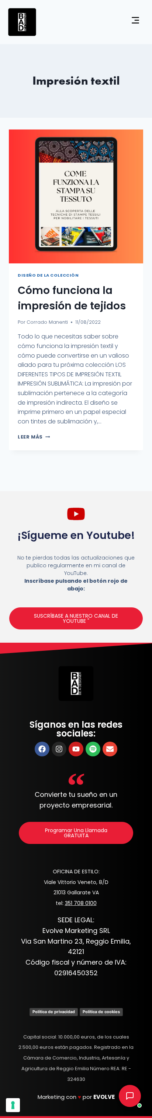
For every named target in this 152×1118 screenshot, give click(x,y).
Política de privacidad (53, 1011)
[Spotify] (93, 749)
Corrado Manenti (47, 322)
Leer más (34, 437)
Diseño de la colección (48, 275)
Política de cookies (101, 1011)
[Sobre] (110, 749)
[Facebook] (42, 749)
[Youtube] (76, 749)
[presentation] (76, 196)
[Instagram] (59, 749)
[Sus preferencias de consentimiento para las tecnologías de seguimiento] (13, 1105)
